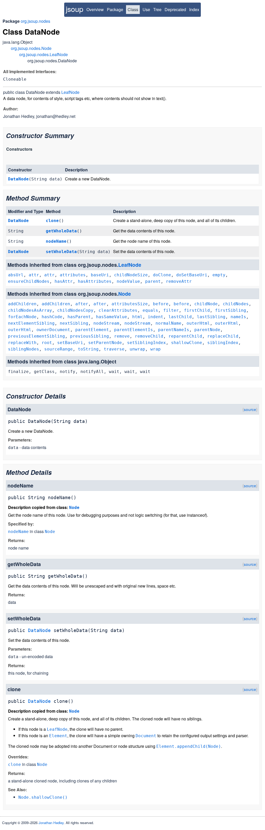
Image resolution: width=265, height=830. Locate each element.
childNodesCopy (75, 310)
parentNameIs (173, 329)
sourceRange (58, 349)
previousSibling (89, 336)
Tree (157, 9)
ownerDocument (53, 329)
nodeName (56, 241)
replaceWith (22, 342)
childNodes (236, 303)
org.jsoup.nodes (35, 21)
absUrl (16, 274)
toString (88, 349)
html (137, 316)
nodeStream (106, 323)
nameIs (238, 316)
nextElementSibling (31, 323)
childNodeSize (131, 274)
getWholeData (61, 231)
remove (122, 336)
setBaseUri (70, 342)
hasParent (79, 316)
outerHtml (198, 323)
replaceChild (222, 336)
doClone (162, 274)
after (81, 303)
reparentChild (185, 336)
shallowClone (186, 342)
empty (218, 274)
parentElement (92, 329)
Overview (95, 9)
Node (124, 293)
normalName (168, 323)
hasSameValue (111, 316)
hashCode (52, 316)
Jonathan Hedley (51, 822)
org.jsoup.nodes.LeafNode (43, 54)
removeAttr (179, 281)
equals (150, 310)
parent (153, 281)
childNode (206, 303)
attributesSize (130, 303)
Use (146, 9)
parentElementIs (133, 329)
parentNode (207, 329)
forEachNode (22, 316)
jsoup (74, 8)
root (47, 342)
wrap (155, 349)
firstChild (197, 310)
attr (34, 274)
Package (115, 9)
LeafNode (70, 92)
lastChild (180, 316)
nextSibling (74, 323)
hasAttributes (95, 281)
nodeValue (128, 281)
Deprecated (175, 9)
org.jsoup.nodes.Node (31, 48)
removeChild (149, 336)
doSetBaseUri (191, 274)
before (160, 303)
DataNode (18, 179)
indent (155, 316)
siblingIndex (222, 342)
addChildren (22, 303)
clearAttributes (118, 310)
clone (52, 220)
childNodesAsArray (30, 310)
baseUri (100, 274)
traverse (114, 349)
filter (171, 310)
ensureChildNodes (28, 281)
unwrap (137, 349)
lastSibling (211, 316)
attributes (73, 274)
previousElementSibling (36, 336)
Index (194, 9)
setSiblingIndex (146, 342)
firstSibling (230, 310)
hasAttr (64, 281)
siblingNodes (23, 349)
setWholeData (61, 251)
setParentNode (105, 342)
